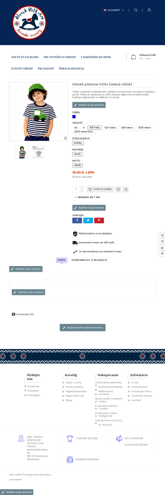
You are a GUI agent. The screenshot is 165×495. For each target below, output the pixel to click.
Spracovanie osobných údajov (108, 400)
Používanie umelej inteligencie (105, 414)
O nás (134, 382)
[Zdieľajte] (77, 220)
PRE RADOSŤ (46, 68)
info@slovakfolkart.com (91, 459)
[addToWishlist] (118, 189)
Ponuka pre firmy (141, 391)
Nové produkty (74, 386)
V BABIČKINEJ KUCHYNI (96, 57)
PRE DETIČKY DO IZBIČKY (60, 57)
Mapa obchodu (75, 395)
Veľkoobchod (139, 386)
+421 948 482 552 (87, 438)
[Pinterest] (99, 220)
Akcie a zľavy (74, 382)
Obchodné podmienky (108, 382)
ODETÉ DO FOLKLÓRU (25, 57)
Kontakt (136, 400)
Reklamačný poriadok (106, 393)
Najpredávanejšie (76, 391)
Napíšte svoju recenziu (91, 104)
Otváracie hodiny (141, 395)
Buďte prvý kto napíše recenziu (85, 327)
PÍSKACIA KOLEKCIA (71, 68)
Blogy (69, 400)
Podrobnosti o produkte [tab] (89, 260)
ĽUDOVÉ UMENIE (22, 68)
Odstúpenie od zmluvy (108, 420)
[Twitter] (88, 220)
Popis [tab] (61, 260)
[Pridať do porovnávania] (125, 189)
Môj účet (107, 424)
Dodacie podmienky (110, 386)
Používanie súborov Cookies (106, 407)
